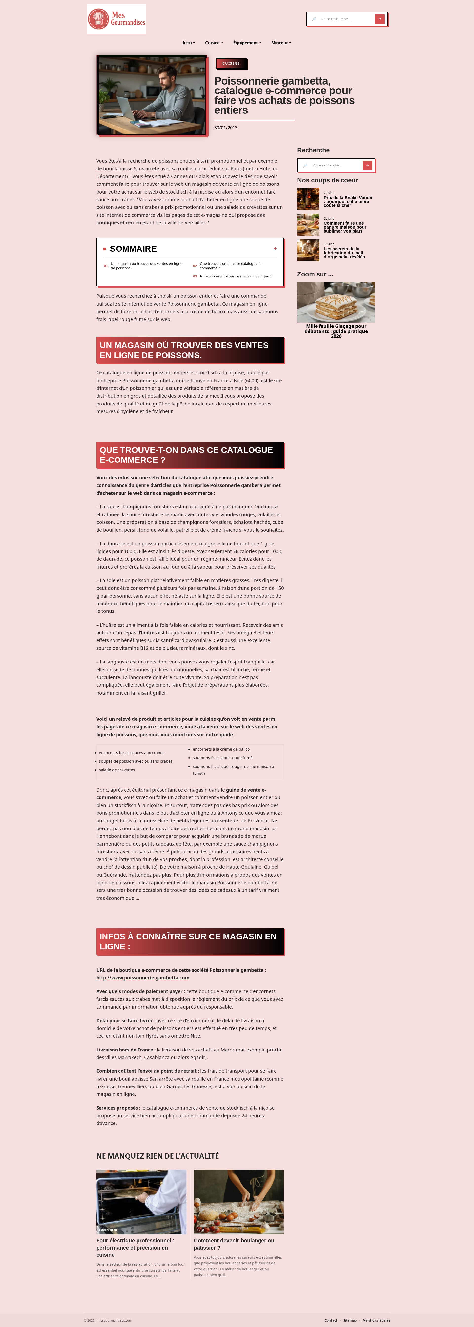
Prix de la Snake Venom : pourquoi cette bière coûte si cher (349, 201)
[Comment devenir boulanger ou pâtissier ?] (239, 1202)
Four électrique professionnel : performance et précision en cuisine (135, 1247)
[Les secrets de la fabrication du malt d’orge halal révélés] (308, 250)
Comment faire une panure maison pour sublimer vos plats (345, 227)
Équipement (108, 1230)
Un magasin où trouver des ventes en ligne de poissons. (146, 265)
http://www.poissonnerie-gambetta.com (143, 978)
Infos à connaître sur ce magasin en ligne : (235, 276)
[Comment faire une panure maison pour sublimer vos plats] (308, 225)
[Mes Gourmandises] (116, 19)
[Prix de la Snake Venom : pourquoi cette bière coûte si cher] (308, 199)
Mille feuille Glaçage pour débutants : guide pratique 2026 (336, 331)
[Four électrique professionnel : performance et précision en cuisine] (141, 1202)
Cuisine (231, 63)
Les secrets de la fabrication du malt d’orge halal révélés (344, 252)
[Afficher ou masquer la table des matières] (217, 249)
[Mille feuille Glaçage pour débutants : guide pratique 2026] (336, 302)
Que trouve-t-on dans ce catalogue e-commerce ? (231, 265)
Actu (200, 1230)
